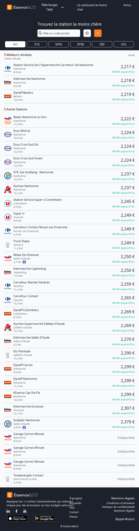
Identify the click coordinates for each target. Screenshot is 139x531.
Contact (74, 512)
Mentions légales (124, 510)
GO (15, 44)
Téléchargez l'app (49, 7)
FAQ (72, 507)
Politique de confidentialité (118, 507)
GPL (124, 44)
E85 (102, 44)
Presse (73, 516)
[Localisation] (87, 33)
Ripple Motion (125, 519)
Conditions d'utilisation (121, 503)
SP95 (58, 44)
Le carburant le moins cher (92, 7)
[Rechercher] (98, 33)
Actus (127, 5)
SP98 (80, 44)
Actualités (75, 503)
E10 (37, 44)
